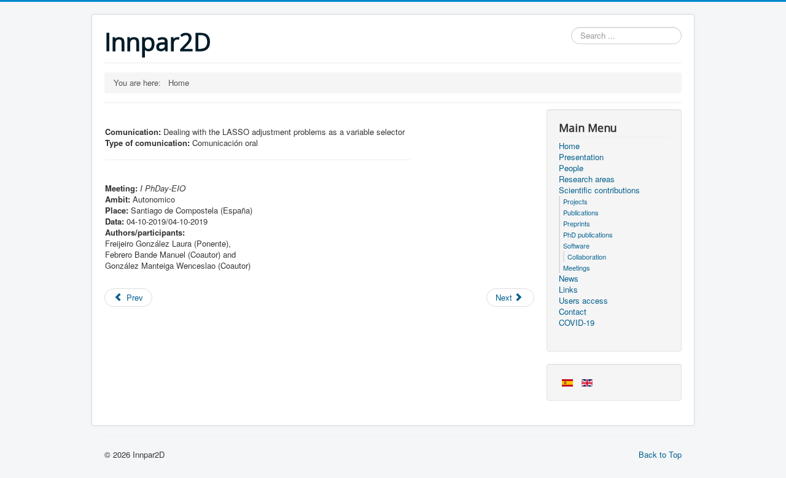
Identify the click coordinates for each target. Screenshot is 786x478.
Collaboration (586, 256)
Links (568, 289)
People (571, 168)
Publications (581, 212)
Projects (575, 201)
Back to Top (660, 454)
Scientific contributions (599, 190)
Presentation (581, 157)
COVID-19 (576, 322)
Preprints (576, 223)
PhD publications (588, 234)
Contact (572, 311)
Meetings (576, 267)
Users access (583, 300)
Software (576, 245)
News (568, 278)
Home (569, 146)
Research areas (587, 179)
